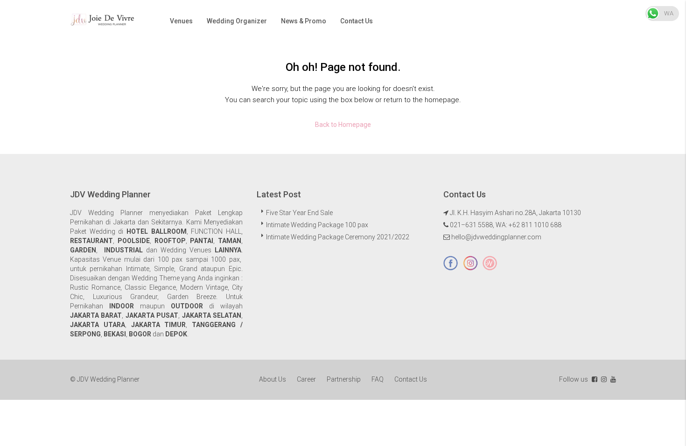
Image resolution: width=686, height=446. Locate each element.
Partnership (344, 379)
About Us (272, 379)
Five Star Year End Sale (299, 212)
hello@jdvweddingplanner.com (496, 237)
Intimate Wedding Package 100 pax (317, 225)
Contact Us (356, 21)
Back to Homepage (343, 124)
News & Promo (303, 21)
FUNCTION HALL (216, 231)
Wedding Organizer (237, 21)
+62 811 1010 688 (535, 225)
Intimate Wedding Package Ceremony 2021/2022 (337, 237)
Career (306, 379)
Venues (181, 21)
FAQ (377, 379)
